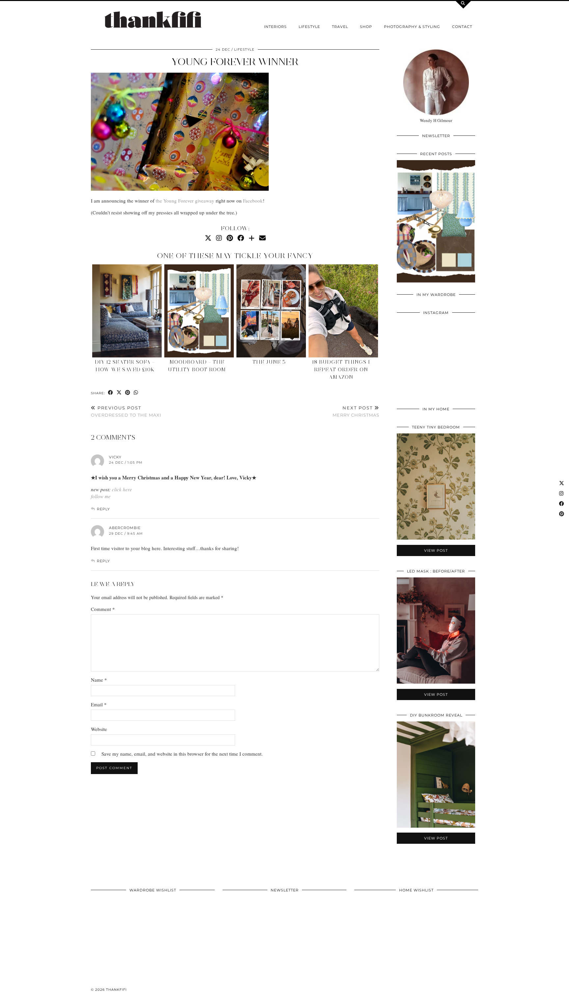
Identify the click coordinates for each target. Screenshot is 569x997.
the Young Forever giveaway (185, 200)
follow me (101, 496)
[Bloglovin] (252, 237)
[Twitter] (208, 237)
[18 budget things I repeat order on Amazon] (343, 310)
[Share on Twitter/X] (119, 393)
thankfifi (116, 989)
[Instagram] (219, 237)
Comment (103, 609)
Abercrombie (125, 527)
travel (340, 26)
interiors (275, 26)
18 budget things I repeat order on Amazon (341, 369)
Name (99, 679)
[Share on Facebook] (110, 393)
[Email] (262, 237)
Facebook (253, 200)
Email (99, 704)
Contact (462, 26)
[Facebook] (240, 237)
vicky (115, 457)
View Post (436, 225)
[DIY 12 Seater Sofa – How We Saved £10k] (126, 310)
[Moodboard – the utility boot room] (198, 310)
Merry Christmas (356, 411)
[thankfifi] (153, 20)
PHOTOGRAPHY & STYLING (412, 26)
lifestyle (309, 26)
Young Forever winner (235, 62)
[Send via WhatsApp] (136, 393)
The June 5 (269, 362)
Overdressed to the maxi (126, 411)
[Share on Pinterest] (127, 393)
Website (99, 729)
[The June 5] (271, 310)
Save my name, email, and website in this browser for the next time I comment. (182, 753)
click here (122, 489)
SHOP (366, 26)
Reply (103, 509)
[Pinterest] (230, 237)
